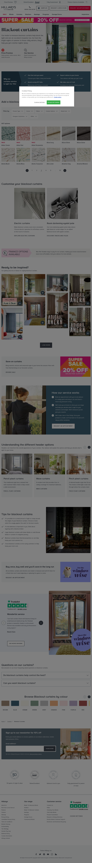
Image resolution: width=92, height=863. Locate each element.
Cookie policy (57, 97)
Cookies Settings (39, 102)
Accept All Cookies (53, 102)
